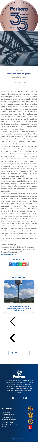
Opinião (19, 71)
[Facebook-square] (22, 398)
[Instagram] (16, 398)
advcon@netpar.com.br (9, 255)
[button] (10, 264)
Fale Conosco (6, 412)
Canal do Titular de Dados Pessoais (10, 425)
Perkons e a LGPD (7, 417)
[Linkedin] (13, 398)
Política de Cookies (8, 422)
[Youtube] (19, 398)
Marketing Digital (19, 438)
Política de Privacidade (9, 420)
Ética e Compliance (8, 415)
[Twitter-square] (26, 398)
